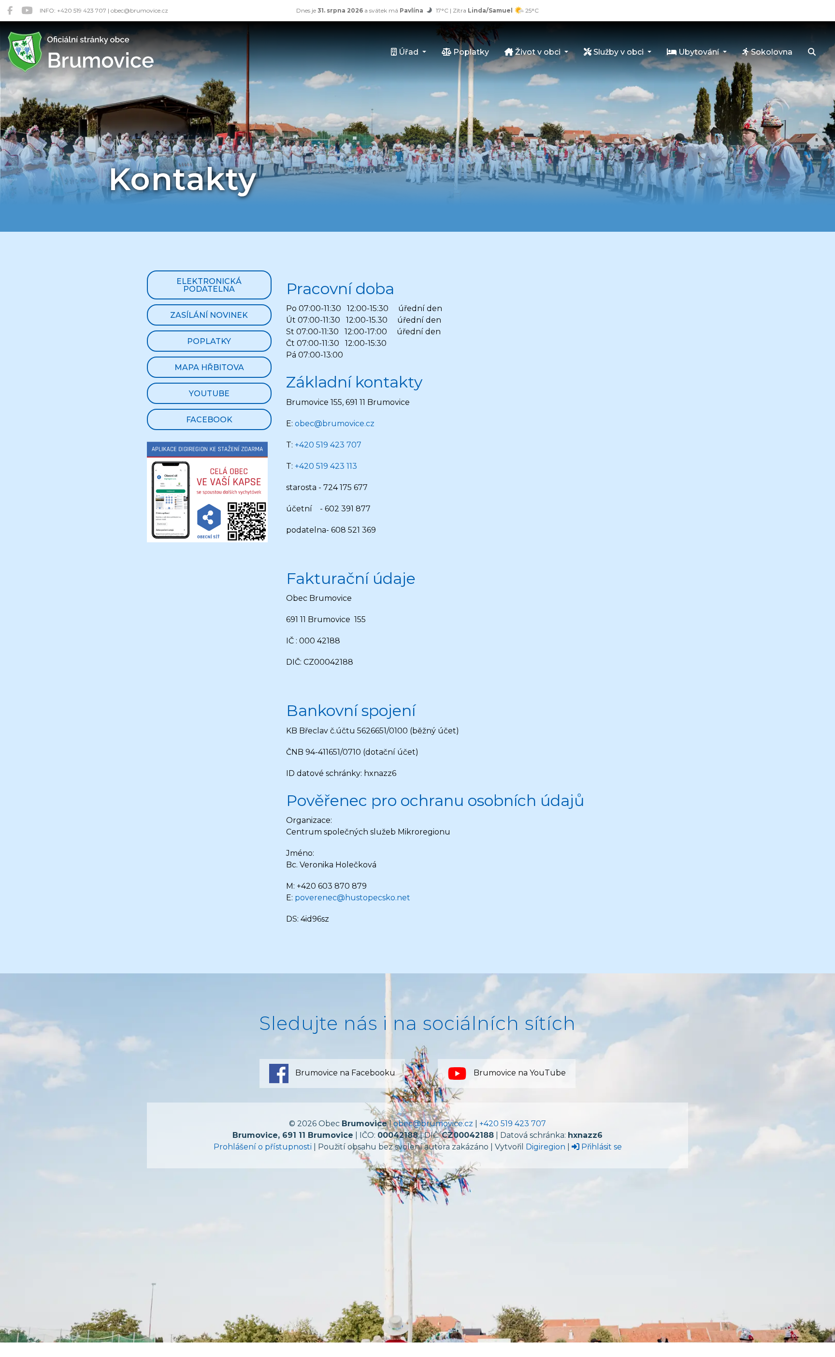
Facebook (209, 419)
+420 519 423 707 (328, 444)
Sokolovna (770, 52)
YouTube (209, 393)
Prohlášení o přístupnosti (263, 1146)
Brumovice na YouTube (519, 1072)
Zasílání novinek (209, 315)
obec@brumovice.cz (334, 423)
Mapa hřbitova (209, 367)
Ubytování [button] (699, 52)
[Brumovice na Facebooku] (10, 10)
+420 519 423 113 (326, 466)
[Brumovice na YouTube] (26, 10)
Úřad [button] (408, 52)
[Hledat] (811, 53)
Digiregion (545, 1146)
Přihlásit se (600, 1146)
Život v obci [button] (537, 52)
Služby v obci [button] (618, 52)
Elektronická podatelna (209, 285)
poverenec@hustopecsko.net (352, 897)
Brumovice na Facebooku (344, 1072)
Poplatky (470, 52)
